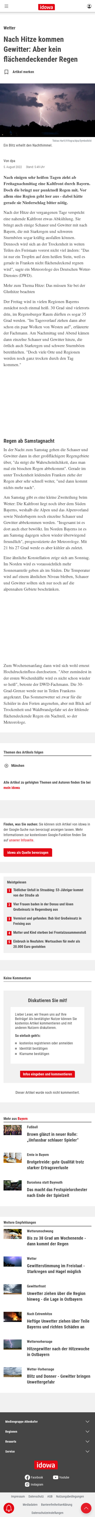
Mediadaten (30, 1504)
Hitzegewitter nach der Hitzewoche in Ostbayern (58, 1351)
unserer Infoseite (21, 840)
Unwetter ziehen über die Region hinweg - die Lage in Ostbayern (56, 1296)
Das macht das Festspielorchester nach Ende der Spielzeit (57, 1192)
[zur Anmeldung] (89, 6)
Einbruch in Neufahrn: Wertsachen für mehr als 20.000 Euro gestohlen (46, 944)
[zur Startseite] (47, 1463)
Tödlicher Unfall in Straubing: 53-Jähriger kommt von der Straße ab (48, 892)
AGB (50, 1496)
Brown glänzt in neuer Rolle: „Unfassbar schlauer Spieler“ (53, 1137)
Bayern (23, 1119)
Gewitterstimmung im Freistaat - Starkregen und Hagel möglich (56, 1268)
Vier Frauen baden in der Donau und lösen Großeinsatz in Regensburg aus (43, 907)
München (17, 765)
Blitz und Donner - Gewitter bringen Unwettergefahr (58, 1379)
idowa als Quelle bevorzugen (27, 852)
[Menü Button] (6, 6)
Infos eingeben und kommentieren (47, 1074)
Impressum (18, 1496)
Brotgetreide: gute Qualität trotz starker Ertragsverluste (55, 1164)
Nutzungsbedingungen (70, 1496)
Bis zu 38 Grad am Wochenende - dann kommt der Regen (56, 1240)
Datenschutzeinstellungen (47, 1513)
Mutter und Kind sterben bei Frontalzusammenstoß (49, 932)
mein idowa (12, 788)
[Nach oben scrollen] (86, 1508)
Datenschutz (36, 1496)
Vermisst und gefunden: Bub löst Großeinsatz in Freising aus (47, 921)
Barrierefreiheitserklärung (56, 1504)
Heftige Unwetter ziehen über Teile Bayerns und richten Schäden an (58, 1324)
